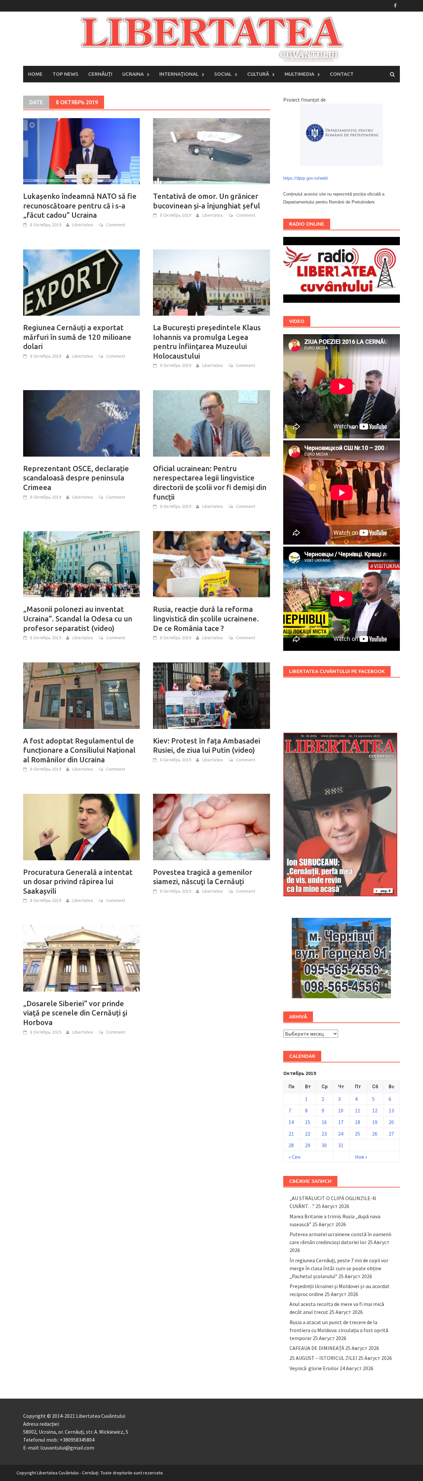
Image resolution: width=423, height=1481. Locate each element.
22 (307, 1133)
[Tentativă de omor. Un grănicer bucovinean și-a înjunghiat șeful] (211, 150)
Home (35, 74)
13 (391, 1110)
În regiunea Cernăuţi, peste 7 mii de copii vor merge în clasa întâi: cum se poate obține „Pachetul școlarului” (338, 1268)
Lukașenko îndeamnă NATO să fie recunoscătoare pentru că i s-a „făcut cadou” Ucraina (79, 205)
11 (357, 1110)
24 (340, 1133)
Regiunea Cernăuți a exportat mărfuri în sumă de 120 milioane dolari (77, 336)
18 (357, 1122)
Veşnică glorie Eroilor (314, 1368)
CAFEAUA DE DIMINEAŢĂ (316, 1348)
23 (324, 1133)
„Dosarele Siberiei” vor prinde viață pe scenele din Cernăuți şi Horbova (75, 1012)
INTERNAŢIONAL (179, 74)
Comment (115, 225)
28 (291, 1145)
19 (374, 1122)
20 (391, 1122)
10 (340, 1110)
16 (324, 1122)
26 (374, 1133)
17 (340, 1122)
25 (357, 1133)
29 (307, 1145)
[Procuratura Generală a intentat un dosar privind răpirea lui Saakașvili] (81, 826)
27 (391, 1133)
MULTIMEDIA (299, 74)
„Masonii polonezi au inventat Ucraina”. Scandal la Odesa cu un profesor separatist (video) (77, 618)
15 (307, 1122)
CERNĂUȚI (100, 74)
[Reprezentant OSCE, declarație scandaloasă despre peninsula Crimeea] (81, 422)
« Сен (294, 1156)
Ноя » (361, 1156)
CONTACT (342, 74)
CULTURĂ (258, 74)
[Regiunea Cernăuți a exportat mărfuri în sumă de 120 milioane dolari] (81, 282)
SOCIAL (223, 74)
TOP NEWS (65, 74)
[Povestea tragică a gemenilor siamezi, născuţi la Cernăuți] (211, 826)
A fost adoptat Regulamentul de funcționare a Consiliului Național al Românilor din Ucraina (79, 750)
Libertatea (82, 225)
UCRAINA (133, 74)
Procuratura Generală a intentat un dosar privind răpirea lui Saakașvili (78, 881)
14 (291, 1122)
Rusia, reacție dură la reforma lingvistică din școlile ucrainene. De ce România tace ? (206, 618)
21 (291, 1133)
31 (340, 1145)
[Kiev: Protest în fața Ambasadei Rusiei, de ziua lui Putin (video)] (211, 695)
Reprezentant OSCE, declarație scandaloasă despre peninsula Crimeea (76, 477)
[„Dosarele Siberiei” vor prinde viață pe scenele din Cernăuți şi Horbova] (81, 958)
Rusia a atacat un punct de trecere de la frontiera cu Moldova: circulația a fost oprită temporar (338, 1330)
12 (374, 1110)
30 (324, 1145)
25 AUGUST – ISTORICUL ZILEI (323, 1358)
